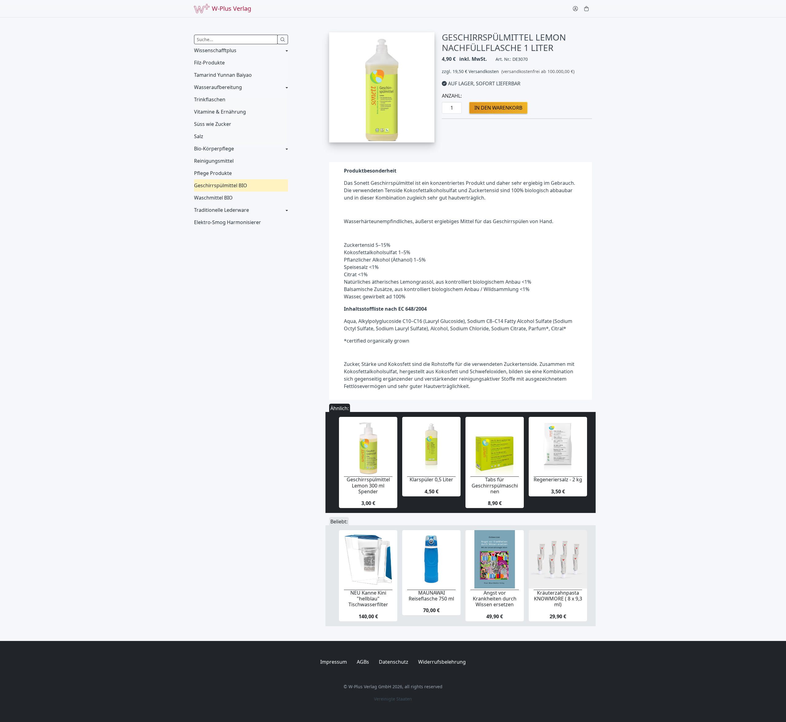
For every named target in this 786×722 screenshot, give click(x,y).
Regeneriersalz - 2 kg (558, 479)
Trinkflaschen (209, 99)
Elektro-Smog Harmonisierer (227, 222)
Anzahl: (452, 95)
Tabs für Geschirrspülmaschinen (495, 485)
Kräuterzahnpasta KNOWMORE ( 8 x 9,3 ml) (558, 598)
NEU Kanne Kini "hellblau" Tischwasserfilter (368, 598)
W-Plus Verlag (231, 8)
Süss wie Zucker (212, 124)
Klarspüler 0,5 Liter (431, 479)
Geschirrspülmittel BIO (220, 185)
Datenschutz (393, 661)
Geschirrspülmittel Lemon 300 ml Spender (368, 485)
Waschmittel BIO (213, 197)
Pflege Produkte (213, 173)
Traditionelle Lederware (221, 210)
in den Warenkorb (498, 107)
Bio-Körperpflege (214, 148)
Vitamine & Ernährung (220, 111)
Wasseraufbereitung (218, 87)
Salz (198, 136)
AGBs (363, 661)
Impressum (333, 661)
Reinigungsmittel (214, 160)
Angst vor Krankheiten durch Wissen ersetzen (494, 598)
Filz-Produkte (209, 62)
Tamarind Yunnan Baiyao (223, 75)
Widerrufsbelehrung (442, 661)
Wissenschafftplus (215, 50)
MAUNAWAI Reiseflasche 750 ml (431, 595)
